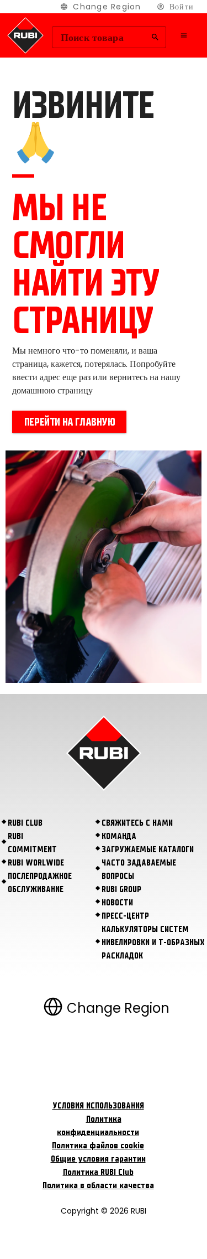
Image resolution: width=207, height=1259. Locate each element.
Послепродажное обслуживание (40, 882)
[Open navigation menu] (183, 35)
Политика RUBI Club (98, 1172)
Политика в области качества (98, 1185)
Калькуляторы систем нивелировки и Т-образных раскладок (153, 942)
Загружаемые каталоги (148, 849)
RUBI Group (121, 889)
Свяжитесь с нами (137, 823)
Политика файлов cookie (98, 1146)
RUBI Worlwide (36, 863)
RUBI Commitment (32, 842)
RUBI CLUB (25, 823)
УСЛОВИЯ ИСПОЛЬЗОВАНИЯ (98, 1106)
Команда (119, 836)
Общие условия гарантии (98, 1159)
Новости (117, 903)
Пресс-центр (125, 916)
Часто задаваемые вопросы (139, 869)
